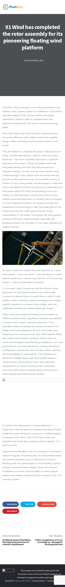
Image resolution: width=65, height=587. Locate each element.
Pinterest (12, 511)
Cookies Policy (53, 581)
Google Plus (48, 504)
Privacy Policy (38, 581)
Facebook (12, 504)
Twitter (29, 504)
